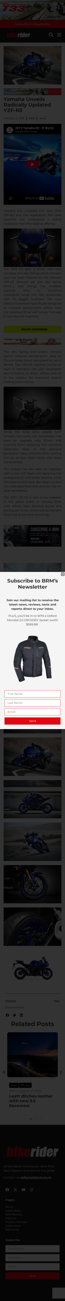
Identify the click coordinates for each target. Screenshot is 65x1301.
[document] (32, 650)
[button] (62, 574)
